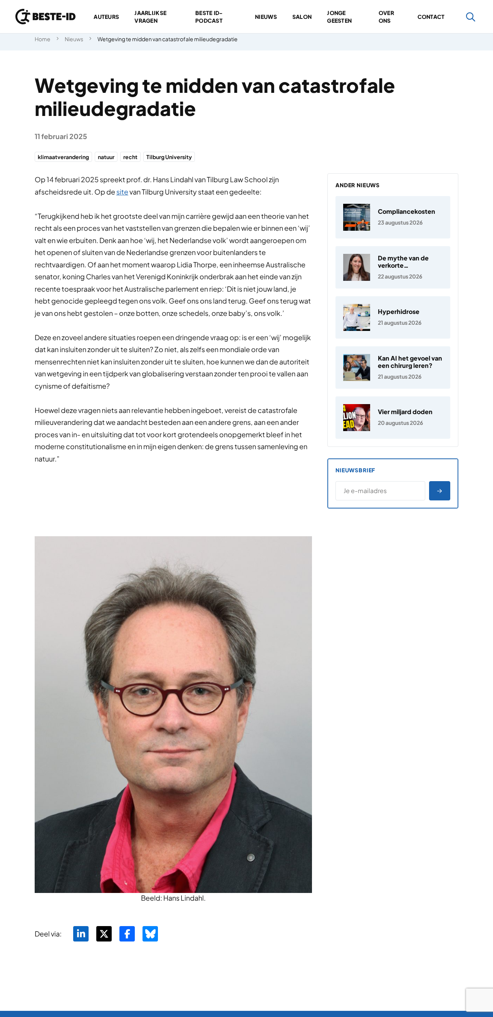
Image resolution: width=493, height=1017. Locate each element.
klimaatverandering (63, 156)
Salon (302, 16)
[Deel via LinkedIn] (81, 933)
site (122, 191)
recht (130, 156)
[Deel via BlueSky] (150, 933)
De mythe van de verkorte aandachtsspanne (405, 265)
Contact (431, 16)
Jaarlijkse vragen (150, 16)
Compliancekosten (406, 211)
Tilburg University (169, 156)
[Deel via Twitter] (104, 933)
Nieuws (266, 16)
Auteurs (106, 16)
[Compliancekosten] (392, 217)
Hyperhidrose (398, 311)
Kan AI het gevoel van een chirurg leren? (410, 361)
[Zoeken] (471, 17)
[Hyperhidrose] (392, 317)
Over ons (386, 16)
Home (42, 38)
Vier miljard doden (405, 412)
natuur (106, 156)
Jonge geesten (339, 16)
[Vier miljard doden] (392, 417)
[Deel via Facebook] (127, 933)
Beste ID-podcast (209, 16)
